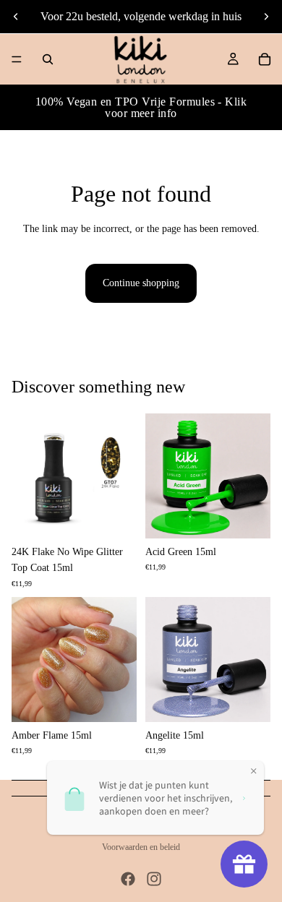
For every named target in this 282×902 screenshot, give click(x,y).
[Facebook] (128, 879)
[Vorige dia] (16, 17)
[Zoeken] (48, 59)
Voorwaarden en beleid (141, 847)
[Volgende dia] (266, 17)
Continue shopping (141, 283)
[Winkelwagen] (265, 59)
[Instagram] (154, 879)
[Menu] (16, 59)
